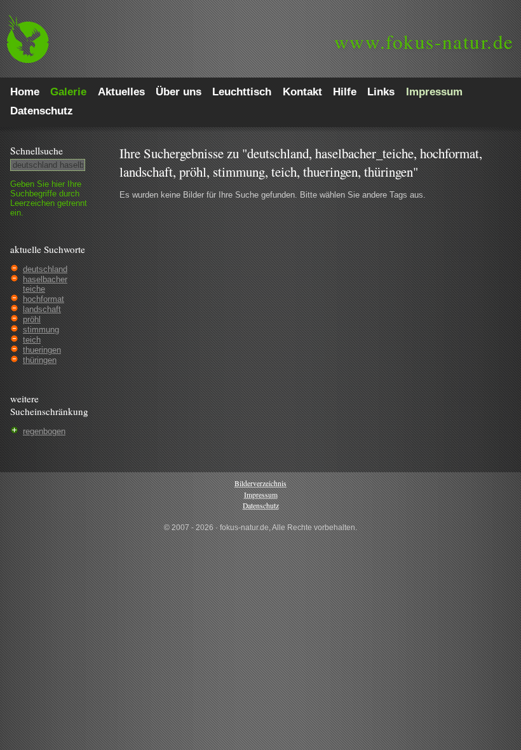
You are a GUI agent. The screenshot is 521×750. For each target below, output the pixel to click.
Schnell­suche (36, 150)
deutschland (45, 269)
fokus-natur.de (424, 41)
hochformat (43, 299)
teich (32, 339)
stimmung (41, 329)
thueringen (42, 350)
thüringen (40, 360)
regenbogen (44, 431)
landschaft (42, 309)
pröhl (32, 319)
